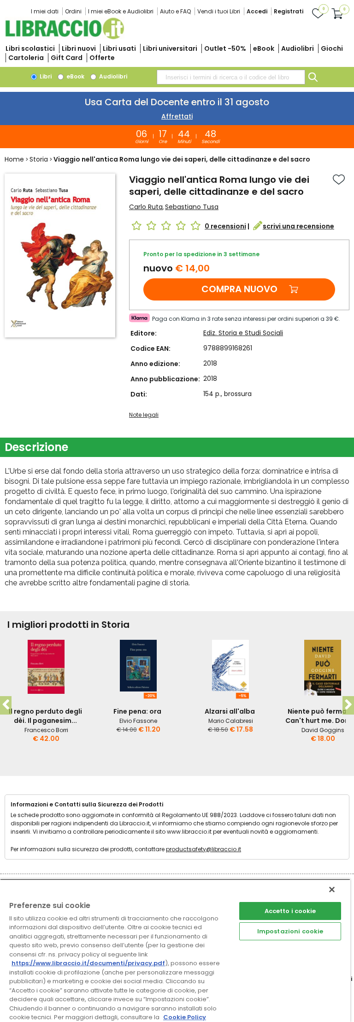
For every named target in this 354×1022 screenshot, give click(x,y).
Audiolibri (297, 48)
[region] (175, 950)
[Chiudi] (332, 889)
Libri (45, 76)
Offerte (102, 57)
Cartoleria (26, 57)
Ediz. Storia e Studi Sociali (243, 332)
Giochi (332, 48)
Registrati (288, 11)
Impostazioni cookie (290, 931)
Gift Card (67, 57)
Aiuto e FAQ (175, 11)
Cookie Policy (184, 1017)
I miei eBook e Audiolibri (120, 11)
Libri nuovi (79, 48)
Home (14, 159)
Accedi (257, 11)
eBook (263, 48)
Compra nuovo (239, 289)
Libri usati (119, 48)
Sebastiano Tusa (191, 206)
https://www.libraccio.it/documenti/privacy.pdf (88, 963)
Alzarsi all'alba (230, 711)
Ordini (73, 11)
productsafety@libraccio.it (203, 849)
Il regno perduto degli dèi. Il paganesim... (45, 716)
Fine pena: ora (137, 711)
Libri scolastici (30, 48)
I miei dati (45, 11)
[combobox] (231, 77)
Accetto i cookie (290, 911)
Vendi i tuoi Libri (218, 11)
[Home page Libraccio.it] (64, 37)
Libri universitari (170, 48)
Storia (39, 159)
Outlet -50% (225, 48)
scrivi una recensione (298, 226)
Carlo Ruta (146, 206)
